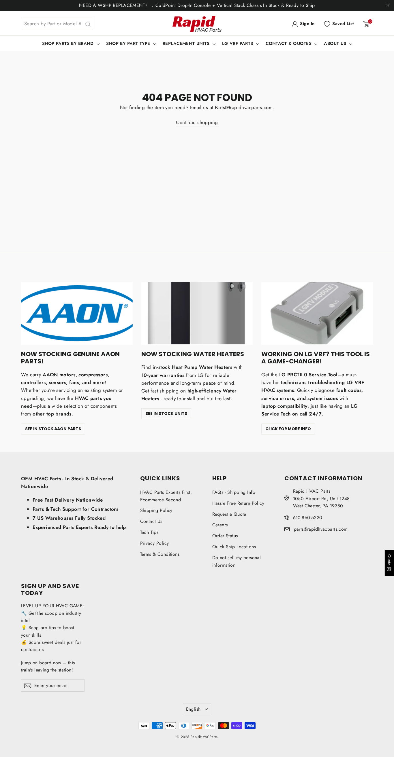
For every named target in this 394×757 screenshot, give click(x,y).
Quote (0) (389, 563)
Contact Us (151, 521)
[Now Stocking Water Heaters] (197, 313)
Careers (220, 524)
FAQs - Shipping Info (234, 492)
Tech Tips (149, 532)
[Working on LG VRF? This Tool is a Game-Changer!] (317, 313)
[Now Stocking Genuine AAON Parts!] (77, 313)
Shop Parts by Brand (68, 43)
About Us (336, 43)
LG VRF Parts (238, 43)
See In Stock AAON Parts (53, 429)
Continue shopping (197, 122)
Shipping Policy (156, 510)
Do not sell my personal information (236, 561)
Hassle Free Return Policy (238, 503)
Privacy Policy (154, 543)
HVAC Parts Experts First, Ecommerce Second (166, 496)
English (193, 709)
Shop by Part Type (129, 43)
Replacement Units (187, 43)
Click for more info (288, 429)
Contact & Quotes (289, 43)
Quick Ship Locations (234, 546)
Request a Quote (229, 514)
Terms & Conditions (160, 554)
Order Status (225, 535)
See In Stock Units (166, 413)
